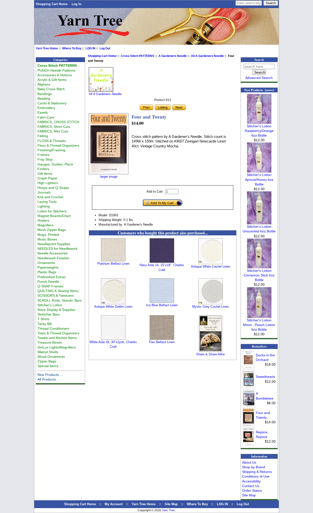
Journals (44, 192)
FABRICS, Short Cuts (53, 127)
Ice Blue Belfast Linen (162, 305)
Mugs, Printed (48, 235)
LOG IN (90, 48)
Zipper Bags (46, 361)
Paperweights (47, 267)
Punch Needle (48, 282)
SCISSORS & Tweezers (55, 295)
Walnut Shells (47, 352)
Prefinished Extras (51, 277)
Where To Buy (71, 48)
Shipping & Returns (257, 472)
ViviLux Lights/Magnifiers (56, 347)
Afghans (43, 84)
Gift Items (44, 173)
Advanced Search (259, 78)
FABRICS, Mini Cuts (52, 131)
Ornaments (46, 263)
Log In (76, 4)
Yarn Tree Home (47, 48)
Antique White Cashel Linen (210, 266)
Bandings (44, 94)
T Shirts (43, 319)
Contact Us (250, 486)
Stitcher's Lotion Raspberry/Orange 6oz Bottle (259, 130)
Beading (43, 98)
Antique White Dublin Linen (113, 306)
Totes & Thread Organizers (58, 333)
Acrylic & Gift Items (52, 80)
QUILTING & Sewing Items (57, 291)
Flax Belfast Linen (162, 342)
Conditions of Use (255, 476)
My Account (114, 504)
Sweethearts (265, 377)
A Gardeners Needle (172, 56)
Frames (43, 155)
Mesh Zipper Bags (51, 230)
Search (259, 59)
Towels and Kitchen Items (57, 338)
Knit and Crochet (50, 197)
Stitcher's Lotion (49, 305)
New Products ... (50, 375)
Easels (42, 112)
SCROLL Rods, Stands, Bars (59, 300)
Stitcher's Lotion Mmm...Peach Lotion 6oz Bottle (259, 324)
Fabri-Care (45, 117)
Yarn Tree (168, 510)
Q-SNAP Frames (50, 286)
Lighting (43, 206)
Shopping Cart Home (51, 4)
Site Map (249, 495)
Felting (42, 136)
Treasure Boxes (49, 342)
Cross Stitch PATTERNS (137, 56)
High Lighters (47, 183)
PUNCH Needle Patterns (56, 70)
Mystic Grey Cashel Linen (210, 306)
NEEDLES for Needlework (57, 249)
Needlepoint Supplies (53, 244)
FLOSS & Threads (51, 141)
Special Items (47, 366)
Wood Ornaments (51, 357)
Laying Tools (47, 202)
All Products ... (48, 379)
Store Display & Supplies (56, 310)
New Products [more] (259, 90)
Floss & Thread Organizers (58, 145)
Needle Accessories (52, 253)
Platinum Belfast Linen (113, 263)
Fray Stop (45, 159)
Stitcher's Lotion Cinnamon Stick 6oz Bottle (259, 275)
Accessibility (251, 481)
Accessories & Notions (54, 75)
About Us (249, 462)
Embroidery (46, 108)
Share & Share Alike (210, 354)
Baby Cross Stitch (51, 89)
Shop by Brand (253, 467)
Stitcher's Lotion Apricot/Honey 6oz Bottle (259, 179)
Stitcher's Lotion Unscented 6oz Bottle (259, 229)
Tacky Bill (44, 324)
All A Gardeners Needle (207, 56)
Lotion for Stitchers (52, 211)
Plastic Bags (46, 272)
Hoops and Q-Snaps (53, 188)
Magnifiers (45, 225)
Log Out (105, 48)
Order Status (252, 490)
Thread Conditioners (53, 328)
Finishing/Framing (51, 150)
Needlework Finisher (53, 258)
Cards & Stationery (52, 103)
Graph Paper (47, 178)
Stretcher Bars (48, 314)
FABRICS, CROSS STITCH (58, 122)
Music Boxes (47, 239)
